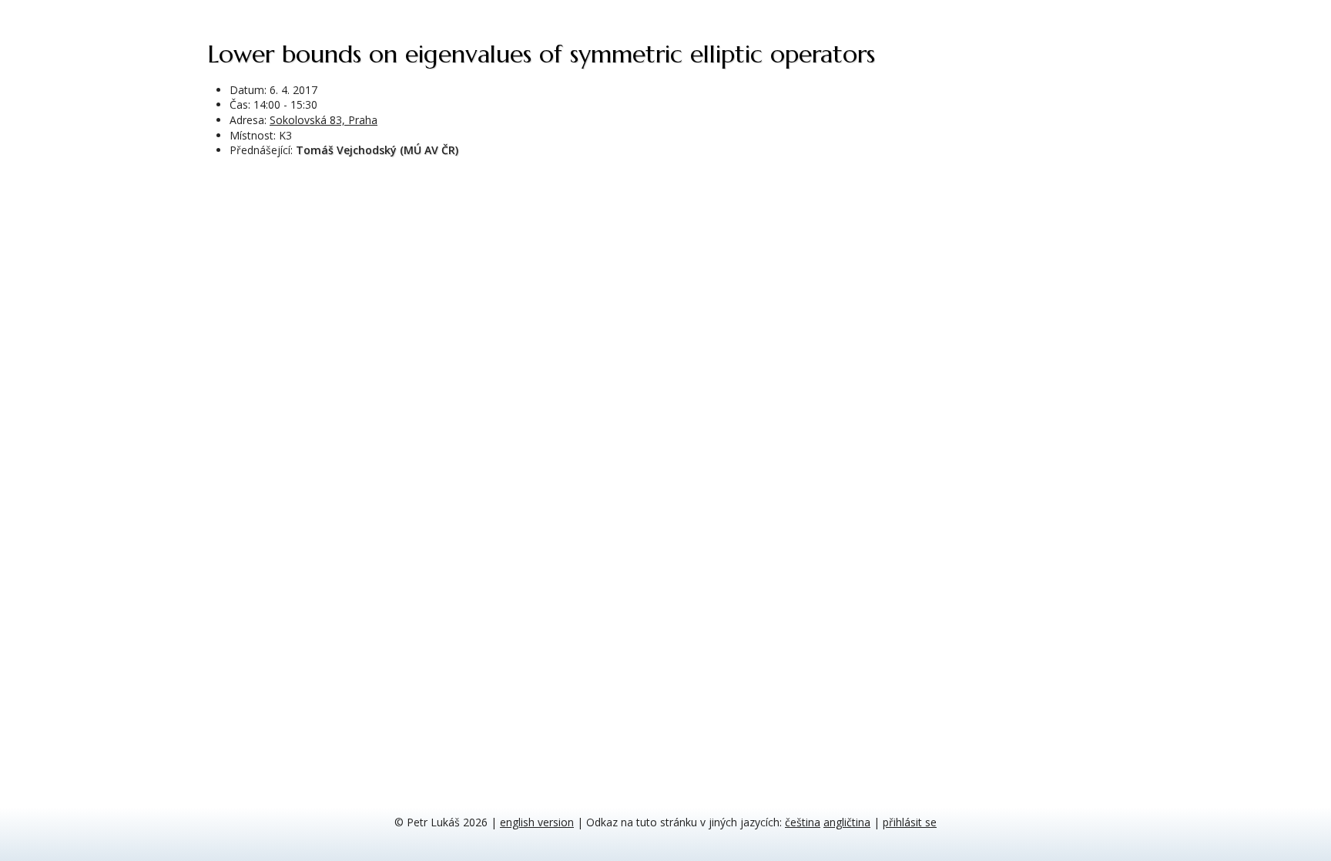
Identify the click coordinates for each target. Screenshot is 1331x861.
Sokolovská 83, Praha (323, 120)
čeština (802, 822)
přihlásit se (910, 822)
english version (537, 822)
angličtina (846, 822)
